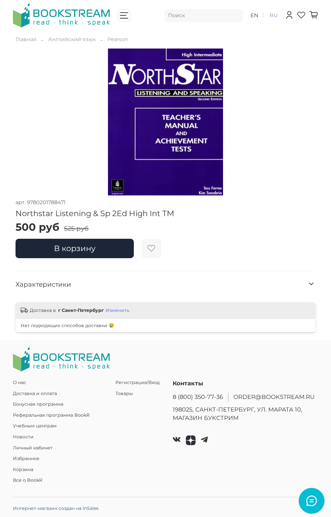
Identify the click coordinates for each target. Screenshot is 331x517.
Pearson (117, 39)
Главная (26, 39)
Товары (124, 393)
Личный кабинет (33, 448)
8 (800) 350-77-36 (198, 396)
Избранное (26, 458)
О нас (19, 382)
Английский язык (72, 39)
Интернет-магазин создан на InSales (56, 508)
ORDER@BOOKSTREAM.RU (274, 396)
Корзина (23, 469)
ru (274, 15)
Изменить (117, 310)
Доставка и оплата (35, 393)
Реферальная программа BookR (51, 415)
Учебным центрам (35, 426)
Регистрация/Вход (137, 382)
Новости (23, 437)
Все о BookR (27, 480)
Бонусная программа (38, 404)
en (254, 15)
